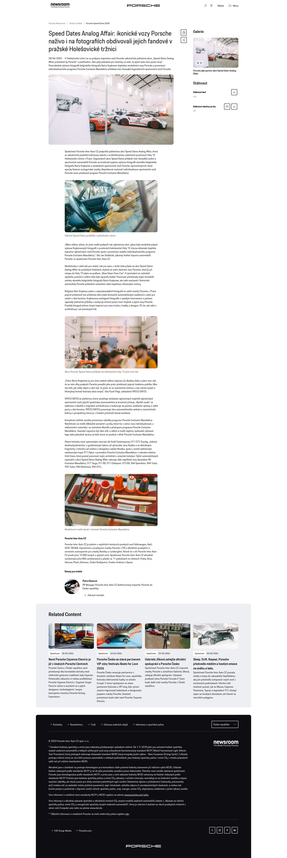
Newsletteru (76, 724)
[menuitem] (55, 724)
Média (221, 5)
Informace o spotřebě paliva (150, 724)
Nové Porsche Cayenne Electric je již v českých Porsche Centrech (70, 661)
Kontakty (57, 724)
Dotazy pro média (73, 571)
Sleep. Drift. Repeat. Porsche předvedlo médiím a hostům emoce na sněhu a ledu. (215, 664)
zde (127, 814)
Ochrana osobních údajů (116, 724)
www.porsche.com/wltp (136, 795)
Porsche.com (85, 830)
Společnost (55, 653)
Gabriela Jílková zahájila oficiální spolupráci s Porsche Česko (165, 661)
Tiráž (93, 724)
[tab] (215, 32)
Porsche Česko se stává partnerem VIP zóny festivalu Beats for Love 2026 (118, 664)
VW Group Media (62, 830)
